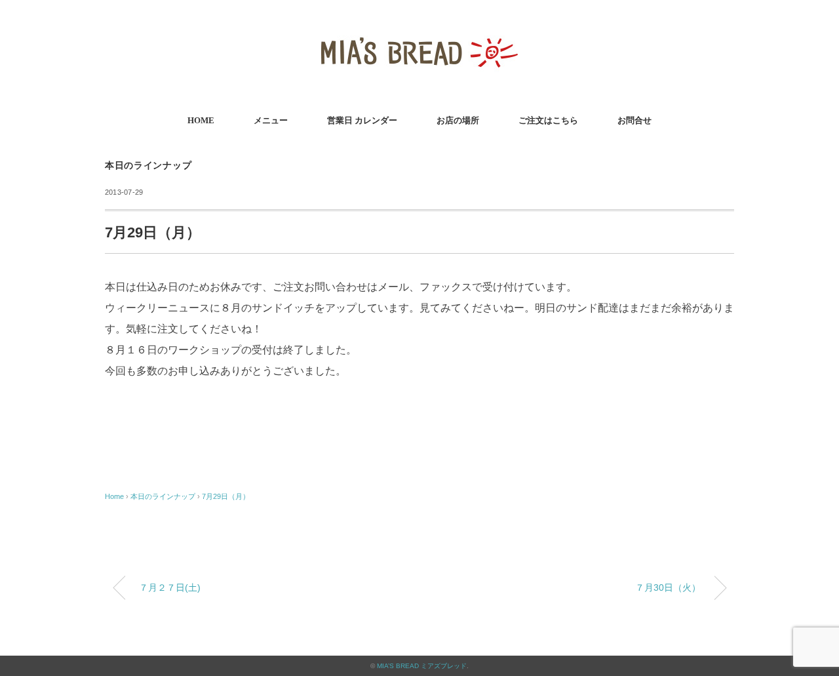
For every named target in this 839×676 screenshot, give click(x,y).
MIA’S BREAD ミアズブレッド (422, 665)
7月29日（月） (226, 496)
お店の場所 (458, 120)
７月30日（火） (668, 587)
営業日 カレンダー (362, 120)
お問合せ (634, 120)
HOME (200, 120)
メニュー (271, 120)
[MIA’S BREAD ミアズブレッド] (419, 29)
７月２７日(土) (170, 587)
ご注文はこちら (548, 120)
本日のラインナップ (148, 165)
